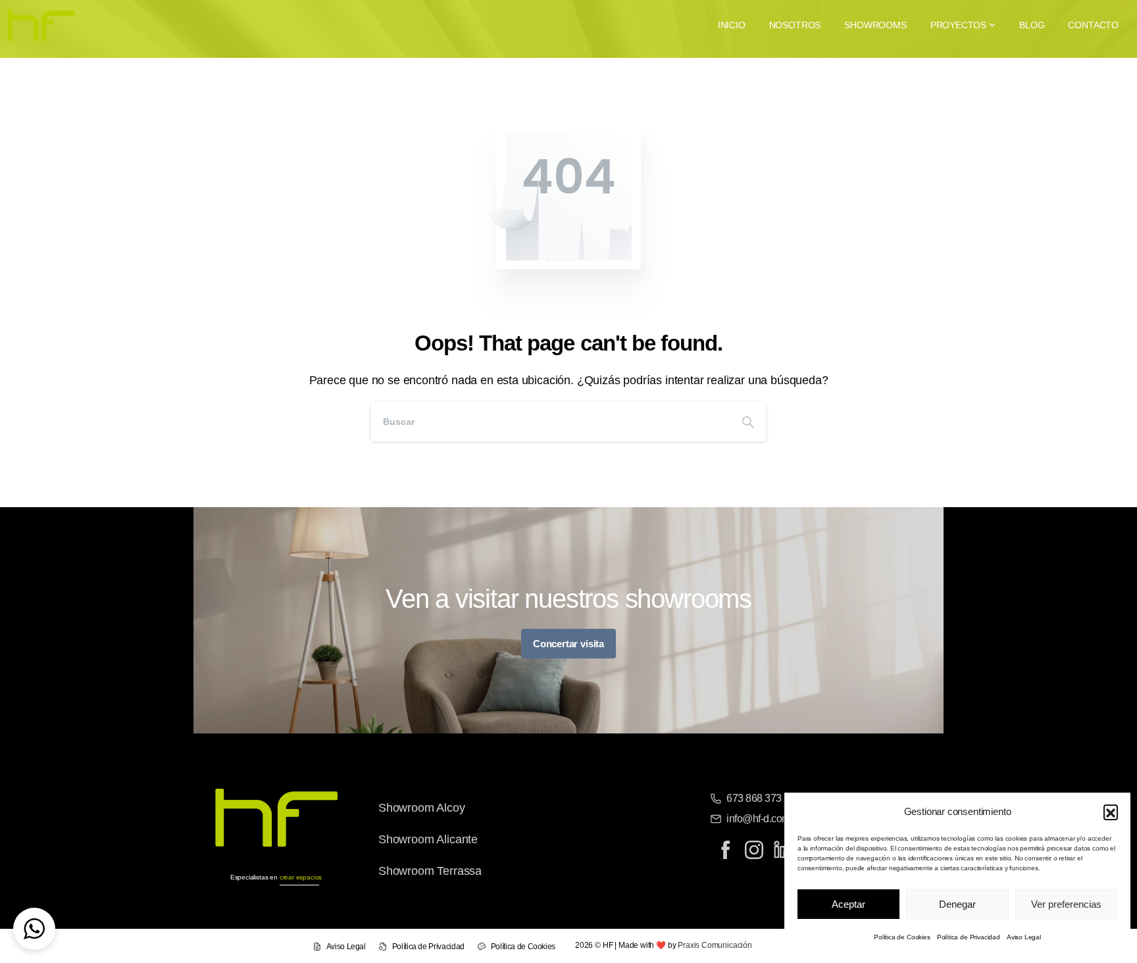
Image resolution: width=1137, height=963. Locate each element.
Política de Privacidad (968, 937)
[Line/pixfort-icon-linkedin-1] (783, 850)
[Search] (748, 421)
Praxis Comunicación (715, 945)
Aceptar (848, 904)
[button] (1110, 811)
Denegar (957, 904)
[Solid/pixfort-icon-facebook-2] (725, 850)
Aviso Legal (1024, 937)
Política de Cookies (902, 937)
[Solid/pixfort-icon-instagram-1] (754, 850)
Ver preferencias (1066, 904)
